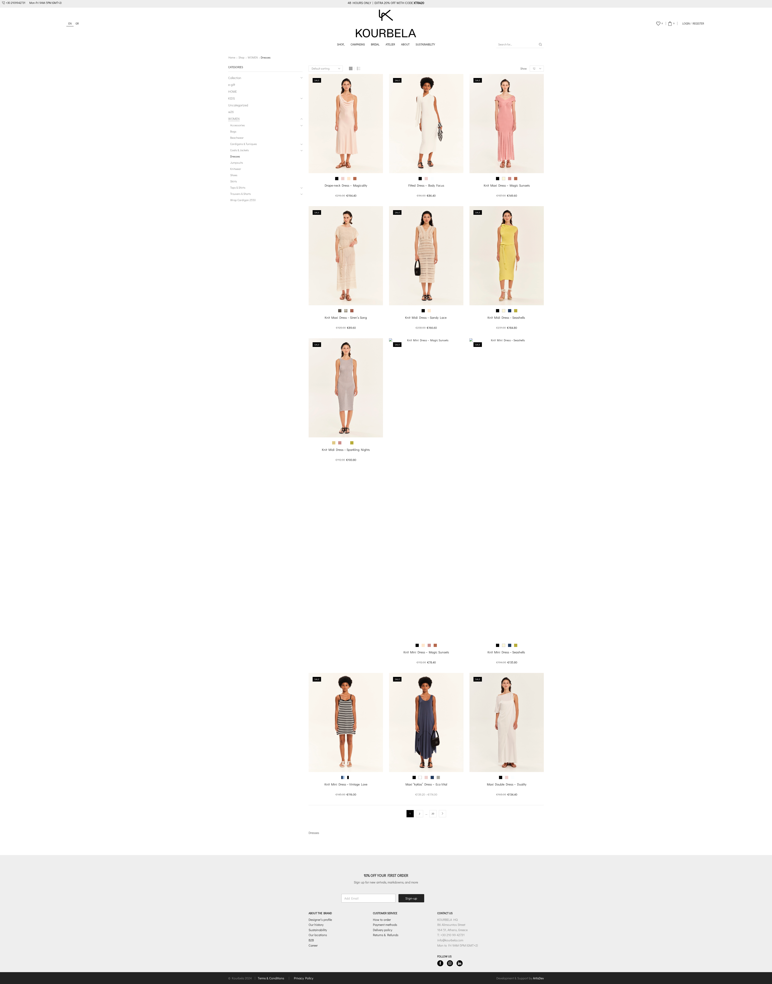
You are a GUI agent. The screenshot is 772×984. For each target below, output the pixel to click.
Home (231, 57)
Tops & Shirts (237, 187)
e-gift (231, 84)
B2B (311, 940)
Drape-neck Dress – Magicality (346, 185)
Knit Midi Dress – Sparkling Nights (346, 449)
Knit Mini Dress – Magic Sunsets (426, 652)
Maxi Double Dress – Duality (506, 784)
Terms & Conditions (271, 978)
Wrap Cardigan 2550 (243, 200)
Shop (241, 57)
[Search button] (540, 44)
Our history (316, 925)
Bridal (375, 44)
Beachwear (237, 138)
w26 (231, 112)
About (405, 44)
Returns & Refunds (385, 935)
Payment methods (385, 925)
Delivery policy (382, 930)
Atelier (390, 44)
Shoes (233, 175)
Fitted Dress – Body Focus (426, 185)
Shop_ (341, 44)
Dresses (235, 156)
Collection (234, 78)
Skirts (233, 181)
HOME (232, 91)
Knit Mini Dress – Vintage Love (345, 784)
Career (313, 945)
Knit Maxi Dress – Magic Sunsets (507, 185)
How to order (382, 919)
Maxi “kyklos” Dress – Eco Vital (426, 784)
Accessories (237, 125)
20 (433, 813)
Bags (233, 131)
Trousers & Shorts (240, 194)
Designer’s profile (320, 919)
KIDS (231, 98)
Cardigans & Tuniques (243, 144)
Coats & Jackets (239, 150)
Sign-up (411, 898)
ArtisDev (538, 978)
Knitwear (235, 169)
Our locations (318, 935)
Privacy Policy (303, 978)
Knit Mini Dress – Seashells (507, 652)
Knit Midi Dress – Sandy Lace (426, 317)
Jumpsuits (236, 163)
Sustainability (425, 44)
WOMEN (253, 57)
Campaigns (358, 44)
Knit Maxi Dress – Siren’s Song (346, 317)
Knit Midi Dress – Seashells (507, 317)
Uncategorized (238, 105)
